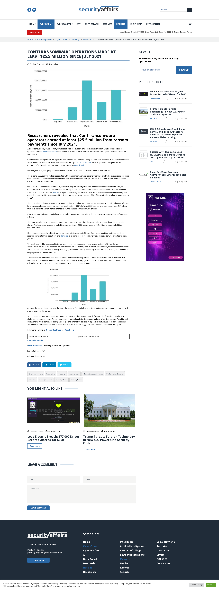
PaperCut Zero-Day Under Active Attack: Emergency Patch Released (168, 174)
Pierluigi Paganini (37, 64)
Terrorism (162, 546)
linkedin (51, 365)
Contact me (163, 563)
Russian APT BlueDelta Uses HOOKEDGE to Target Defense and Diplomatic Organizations (167, 154)
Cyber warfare (64, 24)
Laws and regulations (132, 554)
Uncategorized (156, 181)
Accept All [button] (210, 584)
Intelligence (153, 24)
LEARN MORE (38, 560)
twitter (66, 365)
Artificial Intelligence (132, 546)
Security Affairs (61, 380)
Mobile (124, 563)
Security (153, 118)
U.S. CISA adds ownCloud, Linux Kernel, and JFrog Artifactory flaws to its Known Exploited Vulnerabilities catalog (167, 133)
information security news (93, 374)
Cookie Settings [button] (197, 584)
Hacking (120, 24)
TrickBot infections (83, 162)
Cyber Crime (46, 24)
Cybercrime (50, 374)
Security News (76, 380)
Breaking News (44, 39)
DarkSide (64, 236)
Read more (35, 446)
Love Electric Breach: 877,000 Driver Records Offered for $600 (139, 32)
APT (79, 24)
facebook (36, 365)
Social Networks (166, 541)
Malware (87, 39)
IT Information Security (114, 374)
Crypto (161, 554)
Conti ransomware (49, 151)
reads (55, 192)
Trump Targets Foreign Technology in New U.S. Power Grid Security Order (109, 439)
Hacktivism (136, 24)
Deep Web (107, 24)
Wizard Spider (79, 165)
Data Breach (92, 24)
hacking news (74, 374)
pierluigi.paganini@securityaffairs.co (44, 552)
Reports (124, 567)
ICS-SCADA (163, 550)
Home (32, 24)
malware (32, 380)
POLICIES (162, 559)
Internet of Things (130, 550)
